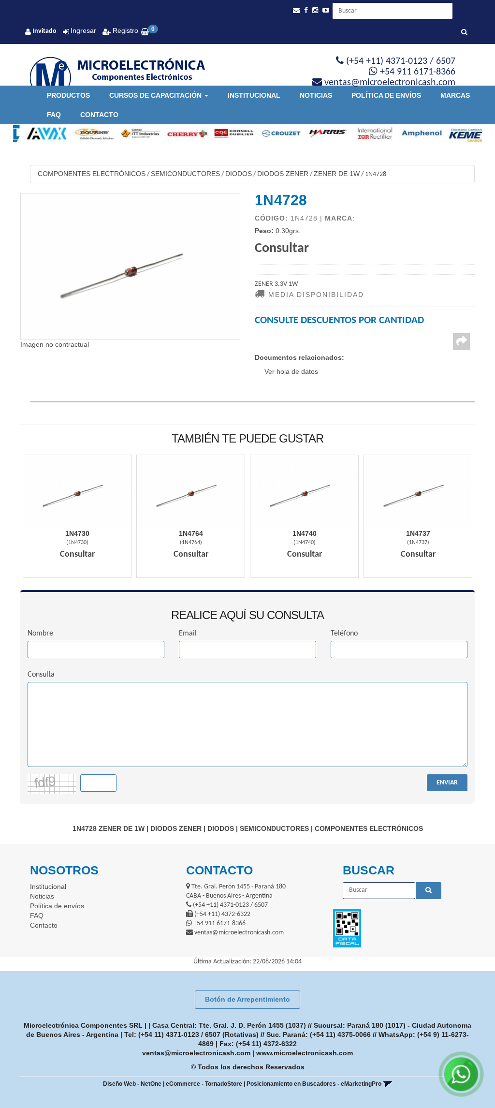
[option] (36, 133)
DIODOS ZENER (282, 173)
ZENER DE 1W (337, 173)
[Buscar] (464, 33)
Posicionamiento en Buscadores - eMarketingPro (314, 1083)
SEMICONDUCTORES (185, 173)
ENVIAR (447, 782)
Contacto (99, 114)
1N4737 (418, 533)
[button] (296, 10)
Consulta (41, 675)
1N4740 (304, 533)
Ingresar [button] (83, 30)
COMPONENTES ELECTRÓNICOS (92, 173)
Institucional (254, 95)
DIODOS (238, 173)
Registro (124, 30)
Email (188, 633)
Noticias (316, 95)
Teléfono (344, 633)
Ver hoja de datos (291, 371)
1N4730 (77, 533)
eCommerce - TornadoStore (204, 1083)
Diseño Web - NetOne (132, 1083)
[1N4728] (130, 266)
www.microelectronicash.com (304, 1053)
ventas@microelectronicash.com (196, 1053)
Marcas (455, 95)
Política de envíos (386, 95)
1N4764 (191, 533)
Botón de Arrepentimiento (247, 999)
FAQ (54, 114)
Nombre (40, 633)
